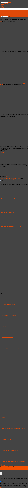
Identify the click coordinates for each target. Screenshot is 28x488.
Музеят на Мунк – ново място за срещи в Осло (7, 212)
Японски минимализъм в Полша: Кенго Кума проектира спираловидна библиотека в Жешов (13, 245)
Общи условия (3, 465)
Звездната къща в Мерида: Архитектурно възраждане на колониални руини (10, 177)
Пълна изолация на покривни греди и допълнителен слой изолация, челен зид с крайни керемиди (13, 428)
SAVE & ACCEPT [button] (2, 487)
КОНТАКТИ (2, 7)
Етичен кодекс (3, 464)
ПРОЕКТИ (2, 4)
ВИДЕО (2, 5)
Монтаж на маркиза (4, 405)
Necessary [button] (1, 480)
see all (7, 176)
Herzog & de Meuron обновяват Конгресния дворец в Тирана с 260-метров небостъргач (11, 179)
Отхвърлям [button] (20, 470)
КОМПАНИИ (2, 6)
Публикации (2, 17)
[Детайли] (4, 162)
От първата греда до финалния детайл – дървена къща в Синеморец (10, 348)
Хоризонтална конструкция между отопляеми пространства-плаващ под (10, 450)
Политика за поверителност (4, 463)
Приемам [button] (17, 470)
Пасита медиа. (15, 466)
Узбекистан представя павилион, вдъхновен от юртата (8, 304)
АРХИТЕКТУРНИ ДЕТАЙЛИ (4, 3)
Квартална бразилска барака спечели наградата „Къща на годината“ (10, 198)
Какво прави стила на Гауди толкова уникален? (7, 337)
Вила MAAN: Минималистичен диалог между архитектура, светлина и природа (10, 178)
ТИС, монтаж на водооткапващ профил (6, 439)
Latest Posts (2, 152)
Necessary (2, 481)
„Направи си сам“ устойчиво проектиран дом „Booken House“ (9, 315)
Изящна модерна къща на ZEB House (6, 326)
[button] (1, 10)
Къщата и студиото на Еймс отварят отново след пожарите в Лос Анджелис (11, 226)
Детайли (1, 21)
